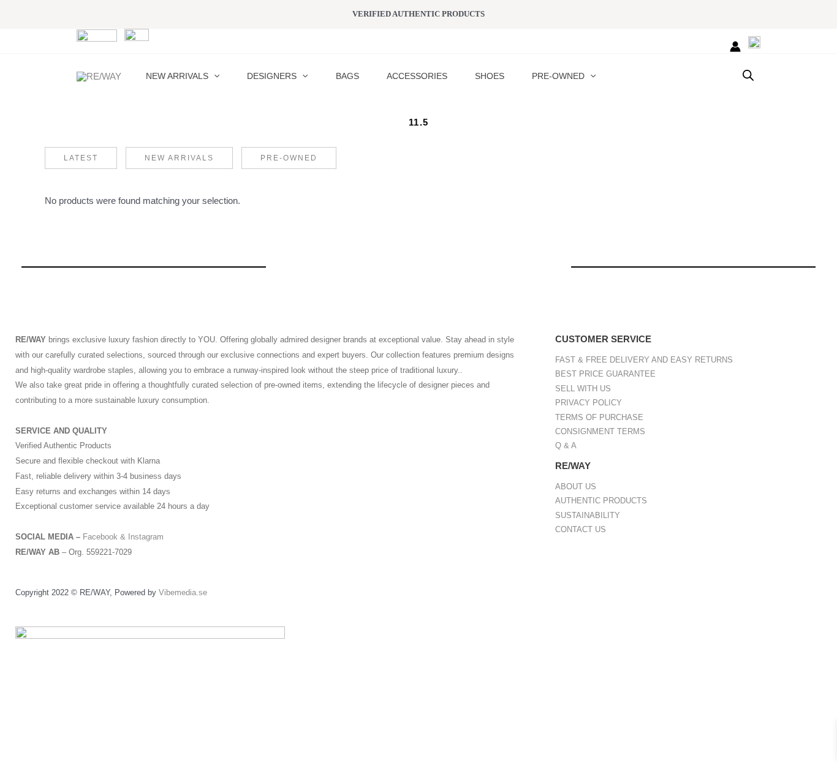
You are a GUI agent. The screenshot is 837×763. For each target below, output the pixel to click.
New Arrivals (179, 158)
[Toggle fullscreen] (57, 734)
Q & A (566, 445)
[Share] (96, 734)
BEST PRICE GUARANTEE (605, 373)
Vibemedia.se (183, 592)
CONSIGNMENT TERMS (600, 431)
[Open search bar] (748, 75)
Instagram (146, 536)
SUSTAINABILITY (587, 515)
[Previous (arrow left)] (18, 754)
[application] (213, 76)
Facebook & (105, 536)
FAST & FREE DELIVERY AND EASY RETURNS (644, 359)
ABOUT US (575, 486)
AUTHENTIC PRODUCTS (601, 500)
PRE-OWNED (288, 158)
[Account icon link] (735, 46)
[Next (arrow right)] (57, 754)
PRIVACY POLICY (588, 402)
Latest (81, 158)
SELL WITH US (583, 388)
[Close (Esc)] (136, 734)
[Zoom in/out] (18, 734)
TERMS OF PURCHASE (599, 417)
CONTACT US (580, 529)
